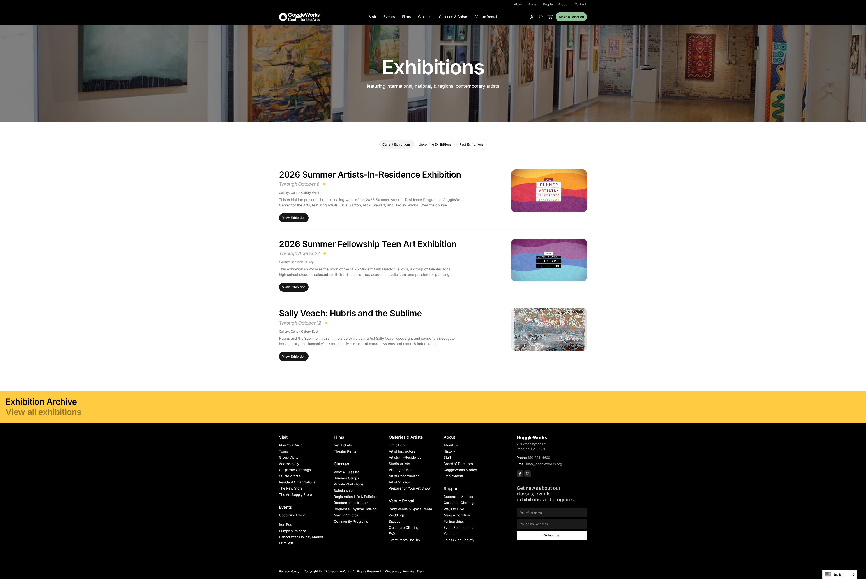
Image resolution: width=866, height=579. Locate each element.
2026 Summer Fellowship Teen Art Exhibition (367, 244)
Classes (425, 16)
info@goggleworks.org (544, 464)
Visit (372, 16)
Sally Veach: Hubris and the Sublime (350, 313)
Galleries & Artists (453, 16)
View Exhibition (293, 218)
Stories (533, 4)
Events (389, 16)
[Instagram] (527, 473)
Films (406, 16)
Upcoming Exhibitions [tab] (435, 144)
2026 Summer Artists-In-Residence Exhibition (370, 174)
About (518, 4)
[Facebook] (520, 473)
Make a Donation (571, 17)
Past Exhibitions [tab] (472, 144)
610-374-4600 (539, 457)
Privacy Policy (289, 571)
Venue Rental (486, 16)
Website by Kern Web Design (406, 571)
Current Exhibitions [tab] (396, 144)
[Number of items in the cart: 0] (550, 17)
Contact (580, 4)
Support (563, 4)
